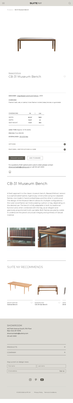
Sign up (61, 371)
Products (10, 10)
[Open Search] (69, 3)
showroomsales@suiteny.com (19, 167)
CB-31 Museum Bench (22, 10)
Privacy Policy (38, 392)
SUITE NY (28, 392)
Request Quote (17, 158)
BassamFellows (15, 73)
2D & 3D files (23, 136)
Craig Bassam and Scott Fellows (27, 96)
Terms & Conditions (50, 392)
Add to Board (35, 158)
